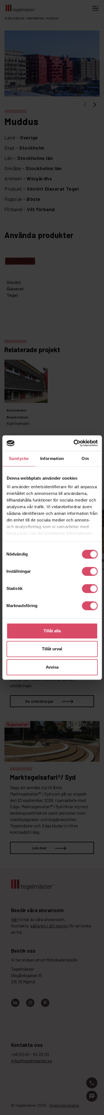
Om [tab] (85, 458)
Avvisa (52, 667)
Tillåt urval (52, 648)
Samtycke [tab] (19, 458)
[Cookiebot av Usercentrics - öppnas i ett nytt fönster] (74, 443)
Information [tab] (52, 458)
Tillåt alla (52, 630)
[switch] (90, 571)
